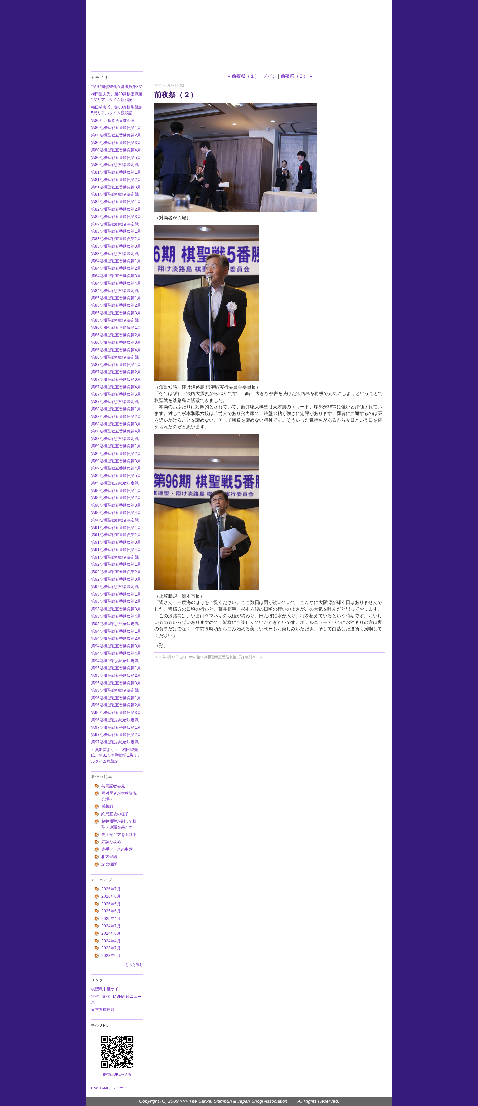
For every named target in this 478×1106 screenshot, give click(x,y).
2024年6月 (111, 933)
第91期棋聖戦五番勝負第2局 (116, 535)
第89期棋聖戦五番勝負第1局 (116, 446)
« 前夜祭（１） (243, 76)
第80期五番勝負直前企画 (113, 120)
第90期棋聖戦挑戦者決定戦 (115, 520)
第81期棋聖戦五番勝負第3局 (116, 187)
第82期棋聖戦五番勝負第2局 (116, 209)
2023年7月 (111, 948)
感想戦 (107, 806)
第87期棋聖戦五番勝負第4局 (116, 387)
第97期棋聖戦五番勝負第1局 (116, 727)
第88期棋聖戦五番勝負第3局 (116, 424)
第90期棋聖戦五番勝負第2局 (116, 497)
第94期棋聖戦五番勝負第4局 (116, 653)
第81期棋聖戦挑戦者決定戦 (115, 194)
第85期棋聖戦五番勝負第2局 (116, 305)
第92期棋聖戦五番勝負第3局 (116, 579)
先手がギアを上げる (119, 834)
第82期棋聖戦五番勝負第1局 (116, 201)
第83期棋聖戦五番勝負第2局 (116, 239)
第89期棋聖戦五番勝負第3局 (116, 461)
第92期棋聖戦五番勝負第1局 (116, 564)
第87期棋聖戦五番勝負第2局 (116, 372)
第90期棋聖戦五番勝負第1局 (116, 490)
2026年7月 (111, 889)
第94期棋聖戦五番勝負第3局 (116, 646)
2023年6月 (111, 955)
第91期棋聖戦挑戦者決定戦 (115, 557)
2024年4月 (111, 941)
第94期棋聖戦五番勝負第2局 (116, 638)
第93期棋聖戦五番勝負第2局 (116, 601)
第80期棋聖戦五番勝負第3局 (116, 142)
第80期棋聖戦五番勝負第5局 (116, 157)
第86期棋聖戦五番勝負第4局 (116, 350)
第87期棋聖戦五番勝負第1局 (116, 364)
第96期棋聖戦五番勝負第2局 (116, 705)
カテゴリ (99, 78)
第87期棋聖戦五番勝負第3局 (116, 379)
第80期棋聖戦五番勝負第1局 (116, 127)
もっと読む (134, 965)
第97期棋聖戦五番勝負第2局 (116, 734)
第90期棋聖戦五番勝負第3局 (116, 505)
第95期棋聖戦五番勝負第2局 (116, 675)
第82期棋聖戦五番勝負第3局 (116, 216)
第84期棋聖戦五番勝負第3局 (116, 276)
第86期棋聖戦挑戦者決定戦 (115, 357)
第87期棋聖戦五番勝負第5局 (116, 394)
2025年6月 (111, 911)
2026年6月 (111, 896)
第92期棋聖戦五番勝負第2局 (116, 572)
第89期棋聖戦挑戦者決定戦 (115, 483)
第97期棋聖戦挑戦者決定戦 (115, 742)
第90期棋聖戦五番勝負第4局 (116, 512)
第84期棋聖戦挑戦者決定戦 (115, 291)
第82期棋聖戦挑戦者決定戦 (115, 224)
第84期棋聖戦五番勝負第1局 (116, 261)
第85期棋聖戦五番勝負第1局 (116, 298)
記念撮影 (109, 864)
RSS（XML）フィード (109, 1088)
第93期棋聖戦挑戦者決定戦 (115, 624)
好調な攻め (111, 842)
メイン (270, 76)
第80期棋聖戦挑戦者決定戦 (115, 164)
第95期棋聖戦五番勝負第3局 (116, 683)
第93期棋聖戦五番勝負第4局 (116, 616)
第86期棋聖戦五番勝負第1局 (116, 327)
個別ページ (254, 657)
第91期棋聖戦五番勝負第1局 (116, 527)
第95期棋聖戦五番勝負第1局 (116, 668)
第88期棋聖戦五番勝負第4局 (116, 431)
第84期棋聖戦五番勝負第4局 (116, 283)
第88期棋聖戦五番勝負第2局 (116, 416)
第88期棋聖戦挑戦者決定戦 (115, 438)
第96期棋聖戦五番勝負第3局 (116, 712)
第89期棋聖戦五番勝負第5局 (116, 475)
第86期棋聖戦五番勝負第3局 (116, 342)
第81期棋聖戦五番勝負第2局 (116, 179)
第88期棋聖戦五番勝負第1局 (116, 409)
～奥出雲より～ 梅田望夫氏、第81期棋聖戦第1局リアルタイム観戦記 (116, 755)
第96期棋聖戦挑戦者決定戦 (115, 720)
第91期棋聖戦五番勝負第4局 (116, 549)
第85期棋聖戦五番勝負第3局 (116, 313)
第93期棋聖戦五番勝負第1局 (116, 594)
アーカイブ (102, 880)
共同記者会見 (113, 786)
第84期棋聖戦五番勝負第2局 (116, 268)
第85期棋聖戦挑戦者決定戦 (115, 320)
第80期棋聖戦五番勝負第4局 (116, 150)
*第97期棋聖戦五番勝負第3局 (116, 86)
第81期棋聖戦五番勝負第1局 (116, 172)
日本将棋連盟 (102, 1009)
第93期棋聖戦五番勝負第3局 (116, 609)
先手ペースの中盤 (117, 849)
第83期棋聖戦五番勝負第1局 (116, 231)
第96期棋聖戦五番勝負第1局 (116, 698)
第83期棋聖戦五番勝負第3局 (116, 246)
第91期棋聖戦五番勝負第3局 (116, 542)
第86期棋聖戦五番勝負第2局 (116, 335)
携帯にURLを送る (117, 1074)
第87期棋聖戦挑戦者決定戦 (115, 401)
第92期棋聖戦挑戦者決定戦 (115, 587)
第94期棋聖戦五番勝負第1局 (116, 631)
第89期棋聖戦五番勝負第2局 (116, 453)
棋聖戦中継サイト (106, 989)
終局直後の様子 (115, 814)
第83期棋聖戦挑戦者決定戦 (115, 253)
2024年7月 (111, 926)
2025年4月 (111, 918)
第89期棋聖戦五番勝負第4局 (116, 468)
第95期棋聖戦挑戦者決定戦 (115, 690)
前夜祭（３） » (296, 76)
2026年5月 (111, 904)
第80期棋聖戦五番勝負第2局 (116, 135)
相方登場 (109, 857)
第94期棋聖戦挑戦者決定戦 (115, 661)
